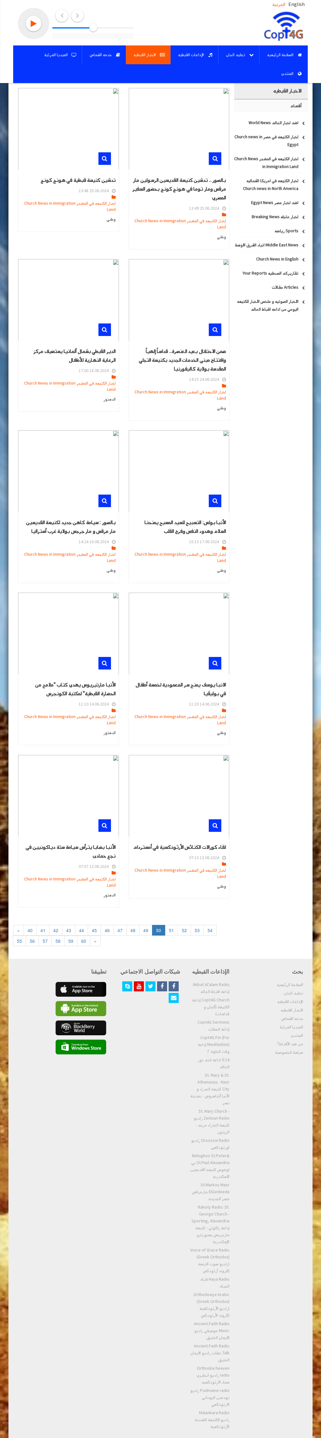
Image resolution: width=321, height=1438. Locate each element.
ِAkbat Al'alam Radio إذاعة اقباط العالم (211, 988)
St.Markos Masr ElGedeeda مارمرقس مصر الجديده (210, 1192)
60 (83, 941)
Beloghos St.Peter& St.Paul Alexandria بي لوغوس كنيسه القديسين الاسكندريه (209, 1166)
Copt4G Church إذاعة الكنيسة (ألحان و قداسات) (210, 1007)
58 (58, 941)
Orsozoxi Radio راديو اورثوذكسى (210, 1144)
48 (132, 930)
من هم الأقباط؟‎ (290, 1044)
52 (184, 930)
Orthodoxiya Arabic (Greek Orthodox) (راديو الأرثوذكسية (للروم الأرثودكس (211, 1305)
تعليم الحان (293, 993)
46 (107, 930)
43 (68, 930)
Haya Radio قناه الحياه (214, 1283)
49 (145, 930)
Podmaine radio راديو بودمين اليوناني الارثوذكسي (209, 1397)
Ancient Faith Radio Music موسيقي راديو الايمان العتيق (211, 1331)
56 (32, 941)
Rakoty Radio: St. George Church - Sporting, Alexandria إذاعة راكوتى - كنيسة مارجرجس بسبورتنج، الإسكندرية (210, 1224)
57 (45, 941)
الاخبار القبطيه (292, 1010)
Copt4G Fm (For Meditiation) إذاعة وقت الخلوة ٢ (213, 1044)
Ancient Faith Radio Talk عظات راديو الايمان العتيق (209, 1353)
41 (42, 930)
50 (158, 930)
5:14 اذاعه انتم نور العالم (213, 1063)
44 (81, 930)
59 (70, 941)
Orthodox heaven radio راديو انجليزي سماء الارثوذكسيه (213, 1375)
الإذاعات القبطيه (290, 1002)
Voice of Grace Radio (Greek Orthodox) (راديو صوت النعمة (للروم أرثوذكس (209, 1260)
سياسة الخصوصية (289, 1052)
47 (120, 930)
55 (19, 941)
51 (171, 930)
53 (197, 930)
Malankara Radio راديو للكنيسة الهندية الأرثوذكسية (212, 1420)
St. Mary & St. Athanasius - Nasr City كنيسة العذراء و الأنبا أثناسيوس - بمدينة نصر (209, 1089)
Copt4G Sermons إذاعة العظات (213, 1026)
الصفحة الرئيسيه (290, 985)
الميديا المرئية (291, 1027)
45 (94, 930)
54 (210, 930)
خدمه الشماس (292, 1018)
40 (30, 930)
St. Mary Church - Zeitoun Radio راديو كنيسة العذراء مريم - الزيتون (211, 1122)
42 (55, 930)
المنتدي (297, 1035)
